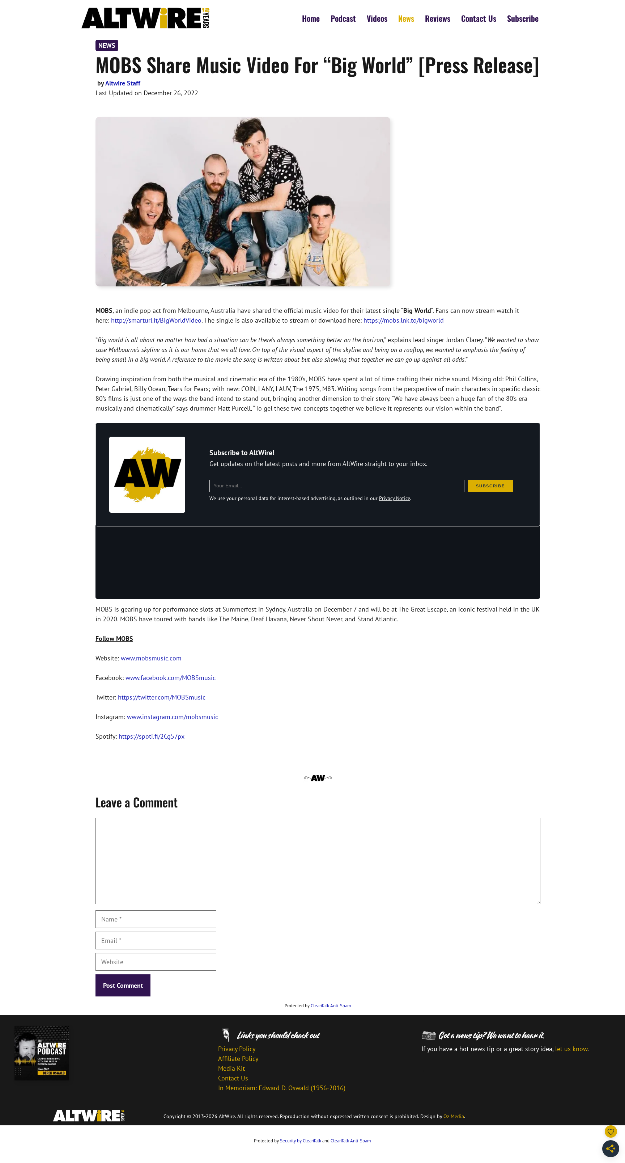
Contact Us (478, 18)
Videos (377, 18)
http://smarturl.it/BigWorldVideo (156, 320)
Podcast (343, 18)
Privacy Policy (236, 1049)
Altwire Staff (122, 83)
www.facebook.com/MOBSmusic (171, 677)
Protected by (318, 1006)
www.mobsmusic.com (151, 658)
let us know (571, 1049)
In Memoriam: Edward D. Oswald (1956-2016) (281, 1088)
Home (311, 18)
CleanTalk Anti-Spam (331, 1006)
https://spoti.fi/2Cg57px (152, 736)
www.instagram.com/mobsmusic (172, 717)
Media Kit (231, 1068)
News (406, 18)
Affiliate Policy (238, 1058)
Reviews (437, 18)
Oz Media (453, 1116)
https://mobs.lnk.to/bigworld (403, 320)
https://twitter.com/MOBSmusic (161, 697)
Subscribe (523, 18)
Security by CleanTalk (300, 1141)
